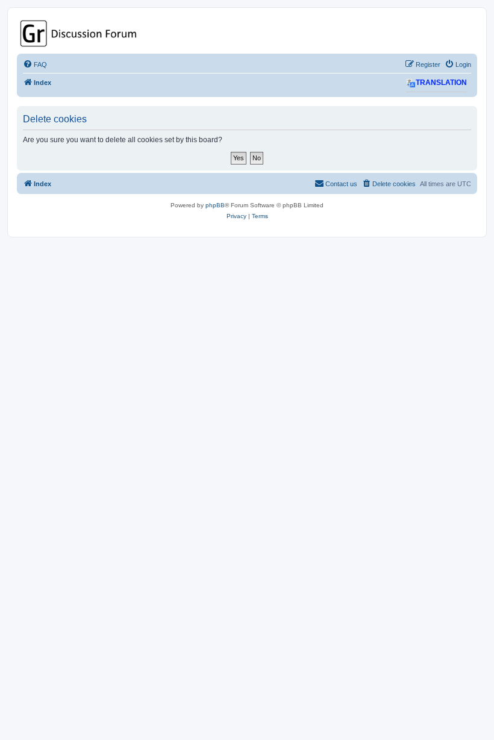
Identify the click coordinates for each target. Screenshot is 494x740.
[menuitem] (35, 64)
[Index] (247, 33)
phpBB (215, 205)
